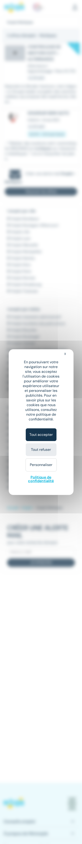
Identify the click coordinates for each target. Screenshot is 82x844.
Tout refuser (41, 449)
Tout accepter (41, 434)
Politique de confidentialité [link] (41, 479)
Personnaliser (41, 464)
